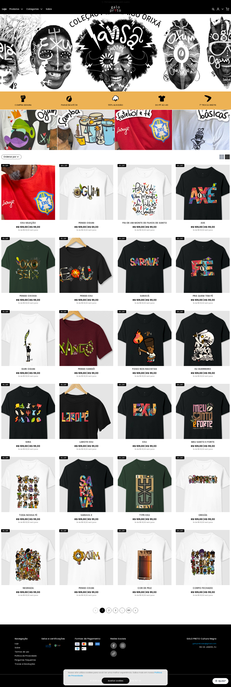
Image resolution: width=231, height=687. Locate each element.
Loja (4, 9)
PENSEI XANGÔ (86, 368)
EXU (144, 441)
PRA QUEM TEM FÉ (203, 295)
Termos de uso (22, 651)
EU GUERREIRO (203, 368)
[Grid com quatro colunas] (227, 157)
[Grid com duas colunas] (221, 157)
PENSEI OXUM (86, 588)
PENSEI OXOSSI (28, 295)
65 (128, 610)
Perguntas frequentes (25, 660)
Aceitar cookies (115, 680)
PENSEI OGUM (86, 222)
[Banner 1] (115, 89)
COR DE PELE (145, 588)
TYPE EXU (144, 515)
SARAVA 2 (86, 515)
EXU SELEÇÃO (28, 222)
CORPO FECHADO (203, 588)
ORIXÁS (203, 515)
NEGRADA (28, 588)
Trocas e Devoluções (25, 664)
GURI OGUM (28, 368)
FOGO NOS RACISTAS (144, 368)
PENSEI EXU (86, 295)
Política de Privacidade (26, 655)
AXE (203, 222)
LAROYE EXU (86, 441)
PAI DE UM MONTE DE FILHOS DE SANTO (144, 222)
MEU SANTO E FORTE (202, 441)
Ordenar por (9, 156)
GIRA (28, 441)
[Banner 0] (112, 89)
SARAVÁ (144, 295)
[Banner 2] (118, 89)
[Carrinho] (227, 9)
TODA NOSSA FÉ (28, 515)
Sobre (49, 9)
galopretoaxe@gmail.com (204, 643)
